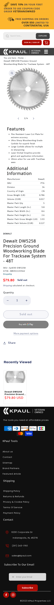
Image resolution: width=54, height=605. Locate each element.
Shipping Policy (11, 490)
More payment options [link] (26, 333)
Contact (7, 457)
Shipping (7, 285)
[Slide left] (18, 118)
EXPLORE (43, 36)
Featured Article (12, 473)
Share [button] (12, 343)
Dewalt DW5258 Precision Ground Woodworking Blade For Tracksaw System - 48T (27, 62)
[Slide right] (33, 118)
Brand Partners (11, 468)
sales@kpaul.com (22, 555)
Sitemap (7, 462)
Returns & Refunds (13, 496)
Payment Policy (11, 512)
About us (8, 451)
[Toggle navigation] (46, 51)
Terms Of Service (12, 507)
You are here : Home (14, 58)
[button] (46, 42)
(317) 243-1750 (20, 545)
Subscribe (27, 587)
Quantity (8, 293)
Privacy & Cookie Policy (16, 501)
